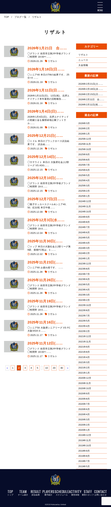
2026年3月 (84, 123)
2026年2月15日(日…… (90, 94)
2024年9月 (84, 217)
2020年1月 (84, 430)
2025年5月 (84, 175)
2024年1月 (84, 258)
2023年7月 (84, 274)
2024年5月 (84, 237)
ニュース (83, 60)
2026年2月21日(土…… (90, 84)
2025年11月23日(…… (45, 262)
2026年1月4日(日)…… (45, 111)
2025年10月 (84, 149)
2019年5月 (84, 466)
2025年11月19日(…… (45, 301)
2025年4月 (84, 180)
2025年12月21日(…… (45, 135)
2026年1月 (84, 133)
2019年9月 (84, 451)
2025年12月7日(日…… (46, 199)
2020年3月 (84, 419)
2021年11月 (84, 341)
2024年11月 (84, 206)
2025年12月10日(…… (45, 178)
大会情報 (83, 65)
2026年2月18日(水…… (90, 89)
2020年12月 (84, 378)
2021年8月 (84, 352)
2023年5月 (84, 284)
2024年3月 (84, 248)
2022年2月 (84, 331)
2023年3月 (84, 295)
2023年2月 (84, 300)
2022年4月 (84, 326)
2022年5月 (84, 321)
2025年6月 (84, 170)
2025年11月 (84, 144)
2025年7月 (84, 165)
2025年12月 (84, 139)
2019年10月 (84, 445)
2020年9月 (84, 393)
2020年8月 (84, 399)
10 (46, 368)
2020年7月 (84, 404)
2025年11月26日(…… (45, 280)
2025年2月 (84, 191)
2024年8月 (84, 222)
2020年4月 (84, 414)
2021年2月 (84, 367)
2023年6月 (84, 279)
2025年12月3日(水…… (46, 220)
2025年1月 (84, 196)
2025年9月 (84, 154)
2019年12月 (84, 435)
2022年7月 (84, 315)
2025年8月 (84, 159)
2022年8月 (84, 310)
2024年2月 (84, 253)
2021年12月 (84, 336)
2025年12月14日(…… (45, 157)
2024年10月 (84, 211)
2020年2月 (84, 425)
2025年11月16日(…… (45, 322)
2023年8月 (84, 269)
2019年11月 (84, 440)
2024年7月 (84, 227)
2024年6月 (84, 232)
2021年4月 (84, 357)
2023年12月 (84, 263)
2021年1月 (84, 373)
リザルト (52, 61)
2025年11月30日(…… (45, 241)
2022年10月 (84, 305)
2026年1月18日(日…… (46, 69)
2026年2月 (84, 128)
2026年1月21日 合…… (47, 48)
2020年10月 (84, 388)
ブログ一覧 (20, 17)
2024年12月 (84, 201)
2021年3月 (84, 362)
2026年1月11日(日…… (45, 90)
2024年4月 (84, 243)
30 (61, 368)
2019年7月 (84, 461)
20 (54, 368)
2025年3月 (84, 185)
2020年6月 (84, 409)
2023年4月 (84, 289)
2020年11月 (84, 383)
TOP (6, 17)
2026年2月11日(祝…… (90, 104)
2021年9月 (84, 347)
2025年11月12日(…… (45, 343)
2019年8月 (84, 456)
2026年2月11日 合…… (91, 99)
